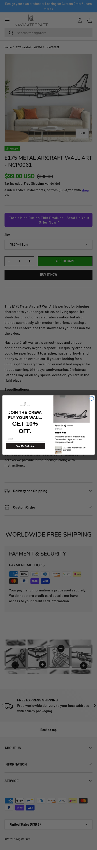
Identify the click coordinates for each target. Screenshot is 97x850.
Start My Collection (25, 446)
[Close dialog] (92, 398)
